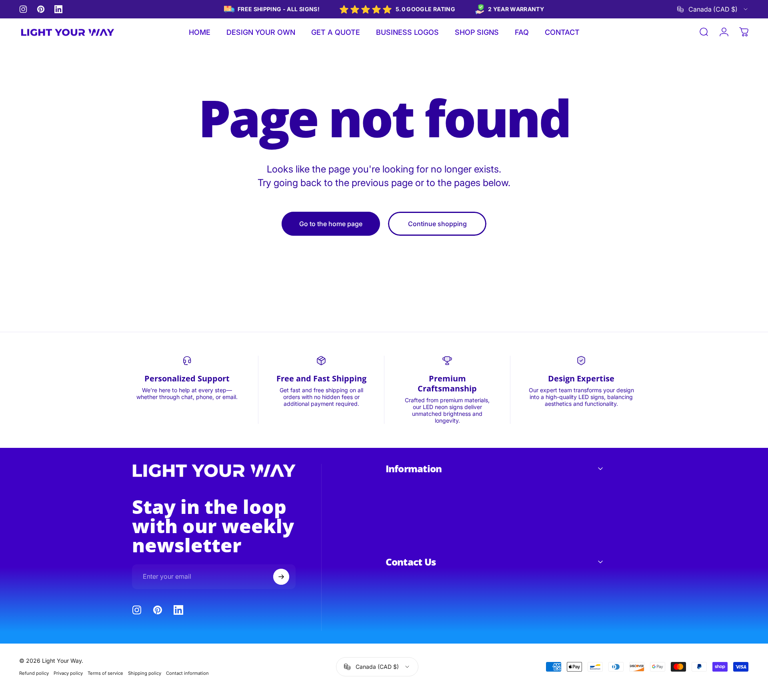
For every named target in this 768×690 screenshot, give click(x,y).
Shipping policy (144, 673)
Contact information (187, 673)
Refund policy (34, 673)
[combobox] (713, 9)
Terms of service (105, 673)
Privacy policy (68, 673)
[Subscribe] (281, 577)
